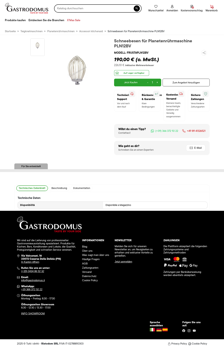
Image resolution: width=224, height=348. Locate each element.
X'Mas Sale (73, 20)
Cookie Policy (90, 280)
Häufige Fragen (91, 259)
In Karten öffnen (30, 261)
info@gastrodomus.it (33, 280)
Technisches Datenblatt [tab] (32, 188)
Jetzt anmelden (123, 261)
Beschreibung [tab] (59, 188)
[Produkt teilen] (204, 52)
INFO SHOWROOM (33, 313)
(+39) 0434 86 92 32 (32, 271)
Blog (84, 246)
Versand (87, 271)
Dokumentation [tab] (81, 188)
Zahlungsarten (90, 267)
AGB (85, 263)
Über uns (87, 250)
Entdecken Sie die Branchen (46, 20)
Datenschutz (89, 276)
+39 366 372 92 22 (31, 289)
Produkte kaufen (15, 20)
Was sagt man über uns (95, 254)
